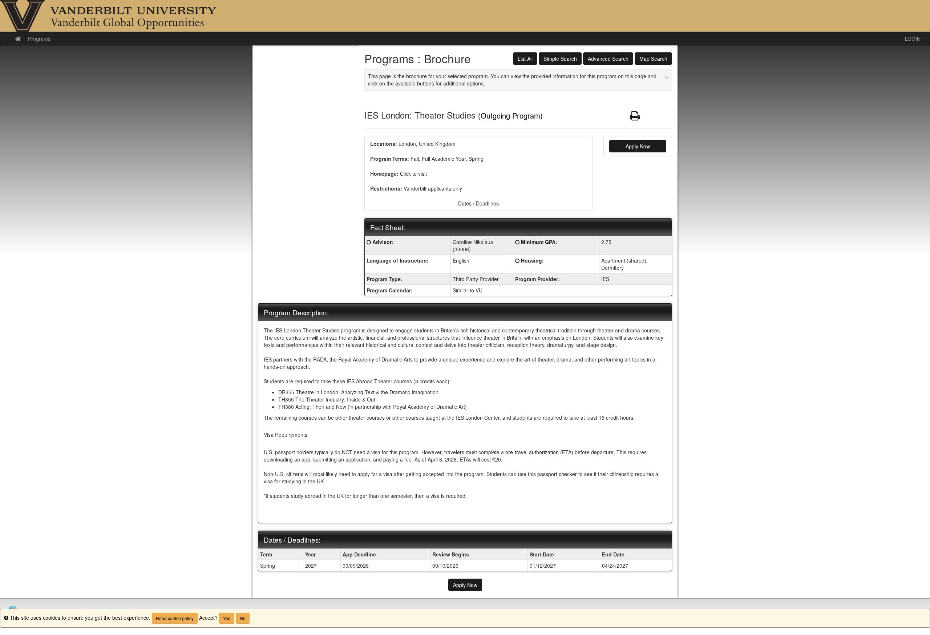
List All (525, 58)
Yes (226, 618)
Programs (39, 38)
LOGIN (913, 38)
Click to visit (413, 173)
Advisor (382, 241)
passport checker (557, 474)
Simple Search (560, 58)
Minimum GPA (538, 241)
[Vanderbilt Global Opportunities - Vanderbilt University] (465, 16)
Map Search (653, 58)
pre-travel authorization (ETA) (539, 452)
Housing (531, 260)
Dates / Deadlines (478, 203)
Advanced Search (608, 58)
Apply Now (638, 146)
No (243, 618)
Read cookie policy (175, 618)
